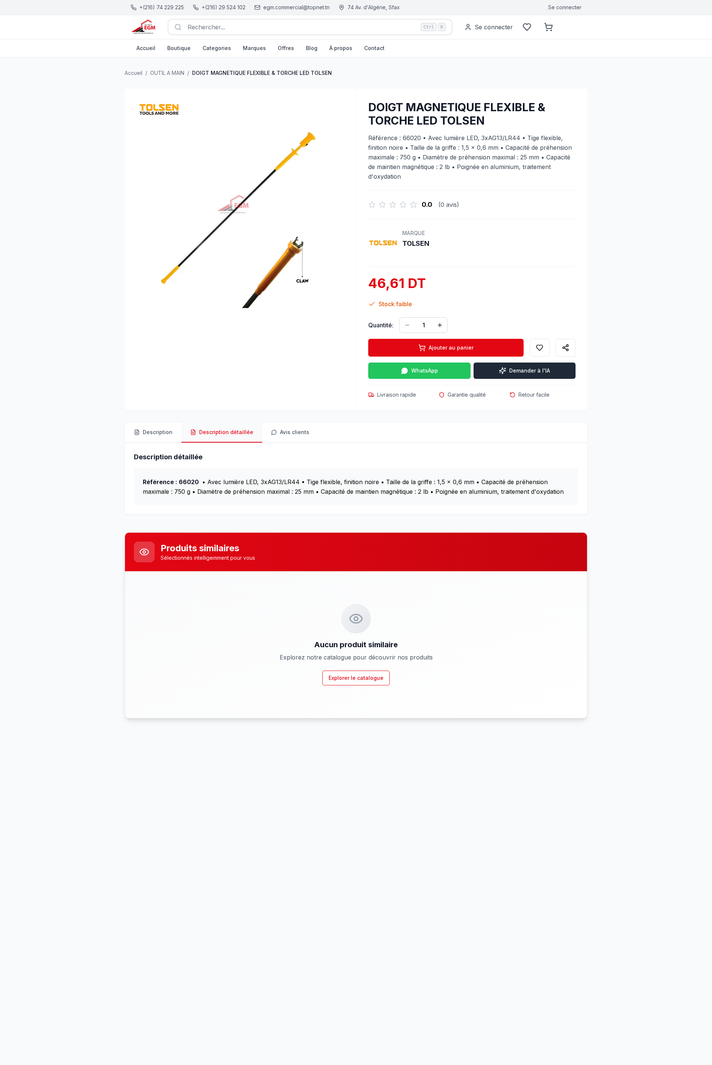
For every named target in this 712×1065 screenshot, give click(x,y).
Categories (216, 48)
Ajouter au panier (451, 347)
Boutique (179, 48)
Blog (311, 48)
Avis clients (294, 432)
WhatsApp (424, 370)
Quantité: (380, 325)
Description (157, 432)
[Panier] (548, 27)
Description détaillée (226, 432)
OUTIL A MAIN (167, 73)
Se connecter (564, 7)
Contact (374, 48)
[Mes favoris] (527, 27)
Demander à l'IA (529, 370)
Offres (286, 48)
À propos (340, 48)
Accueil (145, 48)
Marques (254, 48)
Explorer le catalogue (356, 678)
